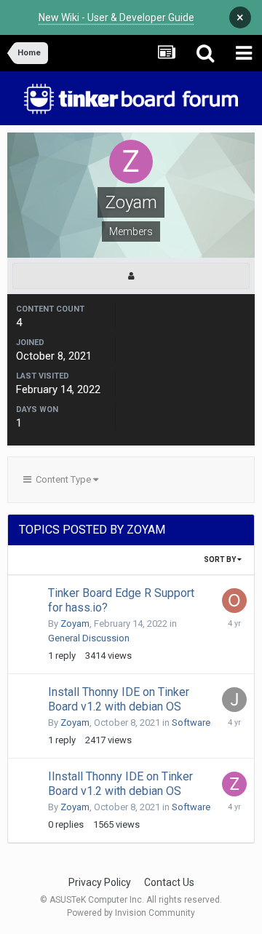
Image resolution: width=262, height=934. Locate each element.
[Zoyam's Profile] (131, 276)
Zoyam (75, 623)
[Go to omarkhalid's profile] (234, 600)
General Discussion (89, 638)
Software (191, 722)
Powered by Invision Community (131, 913)
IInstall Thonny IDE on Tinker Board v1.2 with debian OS (120, 783)
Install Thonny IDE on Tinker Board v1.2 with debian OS (118, 699)
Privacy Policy (99, 882)
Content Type (62, 479)
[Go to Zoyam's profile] (234, 784)
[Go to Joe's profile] (234, 699)
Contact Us (169, 882)
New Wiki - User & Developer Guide (116, 17)
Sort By (220, 559)
